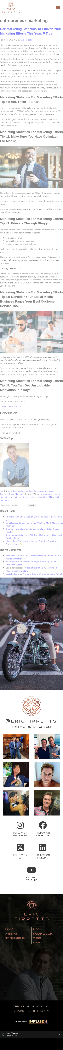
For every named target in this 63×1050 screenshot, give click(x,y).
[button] (58, 7)
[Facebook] (43, 825)
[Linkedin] (43, 847)
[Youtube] (32, 870)
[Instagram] (20, 825)
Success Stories (15, 938)
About (9, 929)
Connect (39, 942)
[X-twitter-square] (20, 847)
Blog (36, 929)
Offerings (11, 933)
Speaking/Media (42, 933)
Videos (37, 938)
